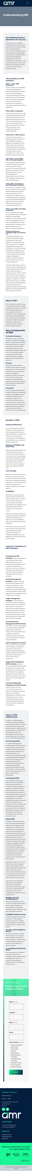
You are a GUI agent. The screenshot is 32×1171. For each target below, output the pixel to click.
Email (13, 1022)
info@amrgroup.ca (7, 1095)
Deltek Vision (14, 1047)
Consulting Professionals (8, 1127)
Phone (11, 1032)
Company (12, 1012)
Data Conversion (15, 1064)
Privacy (15, 1167)
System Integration (16, 1066)
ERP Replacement (7, 1136)
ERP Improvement (6, 1134)
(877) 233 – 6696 (6, 1098)
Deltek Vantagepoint (17, 1045)
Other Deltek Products (14, 1050)
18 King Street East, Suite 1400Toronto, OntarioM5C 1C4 (10, 1104)
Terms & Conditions (9, 1167)
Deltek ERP (5, 1138)
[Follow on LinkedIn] (3, 1109)
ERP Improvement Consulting (16, 1056)
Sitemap (16, 1168)
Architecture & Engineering (9, 1125)
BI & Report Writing (16, 1062)
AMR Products (15, 1053)
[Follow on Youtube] (7, 1109)
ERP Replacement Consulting (16, 1060)
